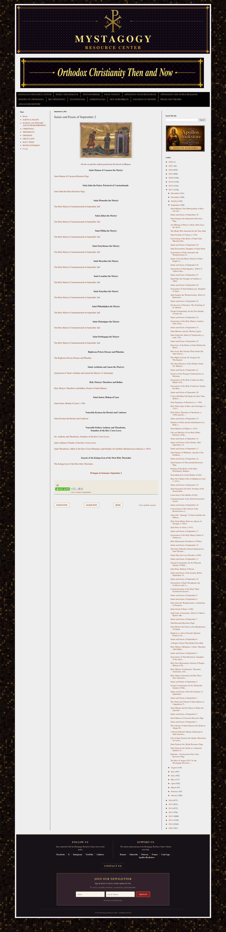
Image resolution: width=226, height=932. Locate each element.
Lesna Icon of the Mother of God (184, 495)
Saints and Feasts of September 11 (184, 559)
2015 (171, 804)
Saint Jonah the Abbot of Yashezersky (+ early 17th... (187, 336)
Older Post (91, 505)
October (174, 201)
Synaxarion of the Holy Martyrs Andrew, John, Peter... (187, 322)
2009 (171, 828)
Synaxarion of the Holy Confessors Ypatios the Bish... (188, 387)
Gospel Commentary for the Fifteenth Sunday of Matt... (186, 563)
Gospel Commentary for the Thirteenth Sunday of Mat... (186, 686)
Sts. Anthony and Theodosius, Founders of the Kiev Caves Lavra (81, 436)
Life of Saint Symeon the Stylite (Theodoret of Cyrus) (188, 739)
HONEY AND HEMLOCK (67, 94)
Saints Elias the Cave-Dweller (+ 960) (186, 555)
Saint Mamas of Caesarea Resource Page (71, 176)
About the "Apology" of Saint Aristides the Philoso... (188, 516)
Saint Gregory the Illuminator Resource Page (187, 219)
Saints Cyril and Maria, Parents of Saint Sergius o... (186, 259)
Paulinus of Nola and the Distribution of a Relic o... (188, 423)
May (173, 779)
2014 (171, 808)
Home (118, 505)
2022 (171, 169)
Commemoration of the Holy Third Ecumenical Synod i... (185, 590)
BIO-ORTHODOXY (56, 99)
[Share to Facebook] (79, 488)
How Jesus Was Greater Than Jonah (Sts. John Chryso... (187, 352)
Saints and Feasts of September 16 (184, 458)
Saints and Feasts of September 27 (184, 274)
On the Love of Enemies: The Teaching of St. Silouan (188, 306)
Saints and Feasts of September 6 (184, 639)
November (175, 197)
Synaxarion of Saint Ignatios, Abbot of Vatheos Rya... (186, 269)
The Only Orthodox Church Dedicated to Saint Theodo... (187, 549)
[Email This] (72, 488)
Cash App (165, 854)
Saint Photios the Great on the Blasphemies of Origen (188, 627)
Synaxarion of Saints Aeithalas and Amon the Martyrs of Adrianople (83, 373)
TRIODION (27, 135)
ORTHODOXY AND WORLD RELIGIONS (179, 94)
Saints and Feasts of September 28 (184, 265)
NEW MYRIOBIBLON (119, 99)
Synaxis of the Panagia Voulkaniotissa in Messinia (187, 374)
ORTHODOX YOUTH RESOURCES (140, 94)
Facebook (60, 854)
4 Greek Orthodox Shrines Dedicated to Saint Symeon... (187, 732)
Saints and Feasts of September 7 (184, 619)
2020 (171, 177)
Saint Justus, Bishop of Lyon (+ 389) (69, 403)
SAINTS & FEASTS (31, 119)
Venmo (155, 854)
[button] (6, 920)
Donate (123, 854)
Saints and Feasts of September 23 (184, 327)
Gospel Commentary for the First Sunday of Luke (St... (187, 312)
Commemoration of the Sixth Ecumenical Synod (187, 499)
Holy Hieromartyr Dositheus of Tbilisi (186, 541)
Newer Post (62, 505)
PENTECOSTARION (31, 145)
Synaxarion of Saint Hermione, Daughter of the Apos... (187, 658)
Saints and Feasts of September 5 (184, 653)
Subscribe (134, 854)
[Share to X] (77, 488)
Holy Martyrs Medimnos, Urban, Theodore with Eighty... (188, 647)
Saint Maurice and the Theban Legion (186, 331)
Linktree (100, 854)
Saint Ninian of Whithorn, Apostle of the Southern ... (187, 453)
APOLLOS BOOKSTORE (29, 104)
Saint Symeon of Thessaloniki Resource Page (187, 463)
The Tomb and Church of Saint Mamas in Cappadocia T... (187, 702)
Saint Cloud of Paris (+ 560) (182, 609)
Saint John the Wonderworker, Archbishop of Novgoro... (188, 603)
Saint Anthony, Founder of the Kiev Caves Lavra (75, 442)
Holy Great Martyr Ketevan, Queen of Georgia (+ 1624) (186, 522)
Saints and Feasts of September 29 (184, 244)
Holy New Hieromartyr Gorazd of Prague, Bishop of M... (188, 664)
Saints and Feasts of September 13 (184, 531)
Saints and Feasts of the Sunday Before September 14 (186, 573)
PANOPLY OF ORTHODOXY (31, 99)
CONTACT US (113, 866)
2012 (171, 816)
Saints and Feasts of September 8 (184, 599)
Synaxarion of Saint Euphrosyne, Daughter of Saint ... (188, 289)
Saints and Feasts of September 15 (184, 485)
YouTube (89, 854)
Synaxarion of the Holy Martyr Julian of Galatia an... (187, 536)
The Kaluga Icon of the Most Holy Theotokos (73, 463)
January (174, 795)
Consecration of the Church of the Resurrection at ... (184, 509)
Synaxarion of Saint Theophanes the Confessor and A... (185, 583)
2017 (171, 189)
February (175, 791)
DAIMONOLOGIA (97, 99)
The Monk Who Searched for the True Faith (188, 231)
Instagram (77, 854)
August (174, 767)
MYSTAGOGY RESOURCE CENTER (34, 94)
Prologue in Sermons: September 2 (106, 473)
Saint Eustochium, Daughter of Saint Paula (188, 248)
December (175, 193)
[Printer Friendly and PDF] (62, 489)
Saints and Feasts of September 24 (184, 317)
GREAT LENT (29, 138)
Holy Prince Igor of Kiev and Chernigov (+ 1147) (188, 407)
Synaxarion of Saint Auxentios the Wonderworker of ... (185, 253)
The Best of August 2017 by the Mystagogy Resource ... (184, 761)
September (175, 205)
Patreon (144, 854)
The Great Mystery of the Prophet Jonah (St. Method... (187, 364)
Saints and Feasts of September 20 (184, 392)
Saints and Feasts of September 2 (184, 714)
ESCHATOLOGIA (77, 99)
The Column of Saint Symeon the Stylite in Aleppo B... (188, 726)
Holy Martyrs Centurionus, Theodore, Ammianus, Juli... (186, 670)
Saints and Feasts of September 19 (184, 418)
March (174, 787)
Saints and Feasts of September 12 (184, 545)
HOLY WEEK (28, 142)
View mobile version (147, 505)
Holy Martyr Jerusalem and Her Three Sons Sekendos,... (186, 676)
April (173, 783)
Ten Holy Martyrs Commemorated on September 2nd (77, 206)
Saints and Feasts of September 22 (184, 341)
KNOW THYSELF (112, 94)
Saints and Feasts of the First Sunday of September (187, 692)
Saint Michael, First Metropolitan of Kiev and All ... (187, 209)
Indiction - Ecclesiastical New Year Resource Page (185, 755)
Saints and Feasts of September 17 (184, 448)
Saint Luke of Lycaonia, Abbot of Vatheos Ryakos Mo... (188, 614)
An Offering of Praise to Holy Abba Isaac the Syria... (187, 225)
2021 (171, 173)
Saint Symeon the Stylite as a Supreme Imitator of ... (186, 749)
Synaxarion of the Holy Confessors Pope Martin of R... (187, 380)
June (173, 775)
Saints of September (83, 492)
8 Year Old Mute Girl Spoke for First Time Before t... (188, 397)
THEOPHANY (29, 132)
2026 (171, 161)
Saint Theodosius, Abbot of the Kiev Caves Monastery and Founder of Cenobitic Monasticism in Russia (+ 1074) (102, 448)
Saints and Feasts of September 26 (184, 285)
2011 (171, 820)
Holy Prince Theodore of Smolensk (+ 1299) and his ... (186, 413)
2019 (171, 181)
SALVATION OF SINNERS (144, 99)
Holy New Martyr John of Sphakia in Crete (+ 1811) (188, 479)
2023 (171, 166)
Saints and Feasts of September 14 (184, 505)
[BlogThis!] (74, 488)
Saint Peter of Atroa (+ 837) (182, 527)
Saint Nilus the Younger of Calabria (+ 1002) (186, 279)
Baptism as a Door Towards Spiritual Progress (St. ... (185, 634)
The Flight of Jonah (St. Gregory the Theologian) (185, 358)
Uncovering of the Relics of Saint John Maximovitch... (186, 239)
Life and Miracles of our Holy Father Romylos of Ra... (185, 433)
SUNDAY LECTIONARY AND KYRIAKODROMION (34, 124)
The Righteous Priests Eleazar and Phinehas (72, 357)
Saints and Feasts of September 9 (184, 595)
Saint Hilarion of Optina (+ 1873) (184, 428)
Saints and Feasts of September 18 (184, 438)
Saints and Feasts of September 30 (184, 214)
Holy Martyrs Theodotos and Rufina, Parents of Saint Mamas (80, 388)
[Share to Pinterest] (82, 488)
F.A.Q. (25, 148)
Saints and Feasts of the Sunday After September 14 (186, 443)
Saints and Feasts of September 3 (184, 698)
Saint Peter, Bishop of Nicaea (182, 569)
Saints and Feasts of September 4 (184, 681)
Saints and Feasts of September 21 (184, 370)
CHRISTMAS (28, 128)
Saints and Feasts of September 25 (184, 301)
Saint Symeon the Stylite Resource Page (187, 744)
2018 (171, 185)
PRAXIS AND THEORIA (170, 99)
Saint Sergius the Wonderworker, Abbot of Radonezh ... (188, 296)
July (173, 771)
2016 (171, 800)
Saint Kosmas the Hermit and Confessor (71, 418)
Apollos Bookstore (146, 857)
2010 (171, 824)
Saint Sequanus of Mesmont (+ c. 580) (186, 402)
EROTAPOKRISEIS (91, 94)
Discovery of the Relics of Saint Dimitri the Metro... (188, 346)
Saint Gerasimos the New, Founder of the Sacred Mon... (187, 489)
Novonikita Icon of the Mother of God (186, 475)
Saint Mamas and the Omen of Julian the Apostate (187, 709)
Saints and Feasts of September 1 (184, 721)
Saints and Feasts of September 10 (184, 579)
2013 (171, 812)
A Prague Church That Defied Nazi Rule (187, 643)
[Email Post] (56, 485)
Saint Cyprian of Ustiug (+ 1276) (184, 234)
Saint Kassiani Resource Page (183, 623)
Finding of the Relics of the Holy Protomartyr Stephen (184, 469)
